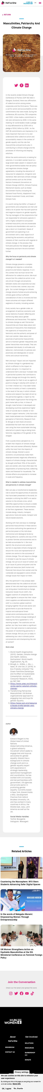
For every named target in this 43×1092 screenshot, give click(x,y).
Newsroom (9, 1047)
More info (17, 1084)
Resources (29, 1048)
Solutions (29, 1043)
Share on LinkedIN (27, 85)
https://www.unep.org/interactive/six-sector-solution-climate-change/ (23, 686)
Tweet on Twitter (16, 85)
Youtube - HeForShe (27, 993)
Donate (28, 1060)
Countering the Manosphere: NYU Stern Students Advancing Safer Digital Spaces (20, 883)
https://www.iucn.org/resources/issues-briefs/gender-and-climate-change (23, 705)
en (35, 2)
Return (7, 14)
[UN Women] (27, 3)
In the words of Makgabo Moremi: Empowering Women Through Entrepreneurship (17, 917)
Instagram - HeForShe (11, 993)
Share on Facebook (21, 85)
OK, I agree (6, 1088)
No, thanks (18, 1088)
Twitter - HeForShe (16, 993)
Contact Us (10, 1052)
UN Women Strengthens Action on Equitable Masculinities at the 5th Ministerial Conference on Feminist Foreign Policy (21, 953)
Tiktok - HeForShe (32, 993)
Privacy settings (21, 1072)
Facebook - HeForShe (21, 993)
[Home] (9, 3)
